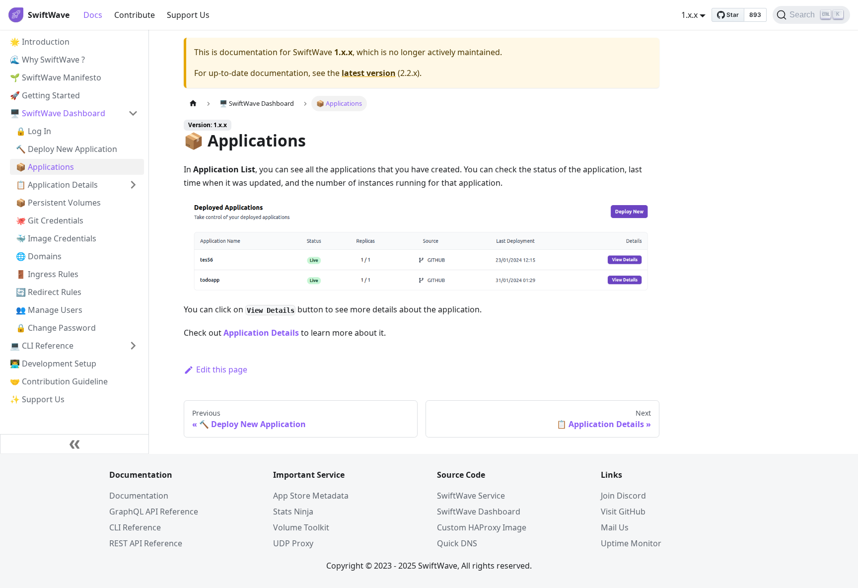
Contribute (134, 14)
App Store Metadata (311, 495)
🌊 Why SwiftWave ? (47, 59)
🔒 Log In (33, 131)
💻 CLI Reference (41, 345)
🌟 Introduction (40, 41)
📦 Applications (45, 166)
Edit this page (221, 369)
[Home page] (193, 103)
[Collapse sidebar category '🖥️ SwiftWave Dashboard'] (133, 113)
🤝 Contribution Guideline (59, 381)
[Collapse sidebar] (74, 444)
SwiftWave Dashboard (478, 511)
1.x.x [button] (689, 14)
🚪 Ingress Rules (47, 274)
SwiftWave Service (471, 495)
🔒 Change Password (56, 327)
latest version (369, 73)
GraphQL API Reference (153, 511)
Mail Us (615, 527)
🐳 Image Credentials (56, 238)
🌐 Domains (39, 256)
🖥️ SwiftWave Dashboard (57, 113)
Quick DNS (457, 543)
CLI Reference (135, 527)
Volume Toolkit (301, 527)
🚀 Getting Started (45, 95)
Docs (92, 14)
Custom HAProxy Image (481, 527)
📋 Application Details (57, 184)
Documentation (138, 495)
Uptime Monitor (631, 543)
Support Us (188, 14)
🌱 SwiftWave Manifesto (55, 77)
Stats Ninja (293, 511)
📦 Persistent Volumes (58, 202)
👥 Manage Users (49, 309)
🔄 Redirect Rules (48, 292)
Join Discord (623, 495)
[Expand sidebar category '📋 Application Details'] (133, 185)
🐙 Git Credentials (49, 220)
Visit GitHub (623, 511)
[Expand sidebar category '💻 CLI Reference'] (133, 346)
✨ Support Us (37, 399)
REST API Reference (145, 543)
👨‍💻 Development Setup (53, 363)
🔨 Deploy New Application (66, 149)
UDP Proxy (293, 543)
